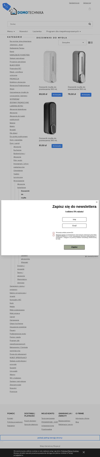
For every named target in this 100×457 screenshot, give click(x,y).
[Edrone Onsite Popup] (50, 228)
